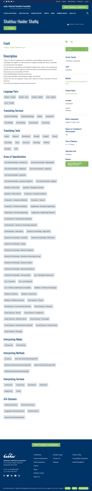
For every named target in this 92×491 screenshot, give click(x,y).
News (53, 13)
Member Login (57, 455)
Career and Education (41, 458)
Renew (64, 1)
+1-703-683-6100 (13, 469)
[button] (75, 7)
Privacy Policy (77, 455)
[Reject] (90, 488)
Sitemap (55, 462)
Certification (24, 13)
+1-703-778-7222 (11, 471)
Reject (74, 488)
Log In (86, 1)
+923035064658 (71, 94)
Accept (67, 488)
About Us (72, 13)
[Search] (87, 13)
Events (46, 13)
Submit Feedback (78, 462)
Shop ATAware (71, 1)
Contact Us (80, 1)
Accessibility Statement (80, 458)
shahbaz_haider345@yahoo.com (14, 47)
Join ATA (58, 1)
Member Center (62, 13)
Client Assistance (10, 13)
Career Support (36, 13)
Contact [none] (69, 49)
